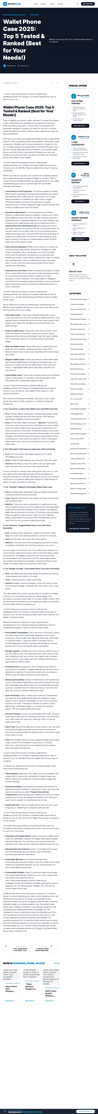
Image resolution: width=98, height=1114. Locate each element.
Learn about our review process (79, 528)
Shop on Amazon (84, 1111)
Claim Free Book (79, 163)
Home (36, 4)
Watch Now (79, 239)
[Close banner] (97, 1110)
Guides (43, 4)
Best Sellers (88, 4)
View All (57, 963)
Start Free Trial (79, 125)
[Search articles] (77, 4)
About (52, 4)
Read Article (9, 1001)
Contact (60, 4)
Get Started (79, 201)
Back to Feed (11, 83)
